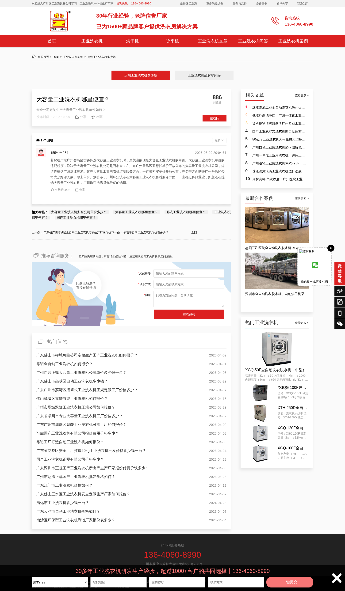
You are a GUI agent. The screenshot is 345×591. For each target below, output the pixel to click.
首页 (52, 41)
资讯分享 (282, 3)
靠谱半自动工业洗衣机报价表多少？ (146, 232)
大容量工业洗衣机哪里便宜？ (136, 212)
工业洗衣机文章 (212, 41)
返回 (194, 232)
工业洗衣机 (92, 41)
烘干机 (132, 41)
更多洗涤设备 (214, 3)
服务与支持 (240, 3)
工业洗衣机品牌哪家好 (204, 75)
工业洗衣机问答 (253, 41)
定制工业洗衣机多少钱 (102, 57)
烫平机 (172, 41)
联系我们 (303, 3)
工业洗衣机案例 (293, 41)
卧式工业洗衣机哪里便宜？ (186, 212)
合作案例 (261, 3)
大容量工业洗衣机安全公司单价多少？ (79, 212)
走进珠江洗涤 (188, 3)
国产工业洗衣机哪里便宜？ (76, 218)
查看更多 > (302, 95)
